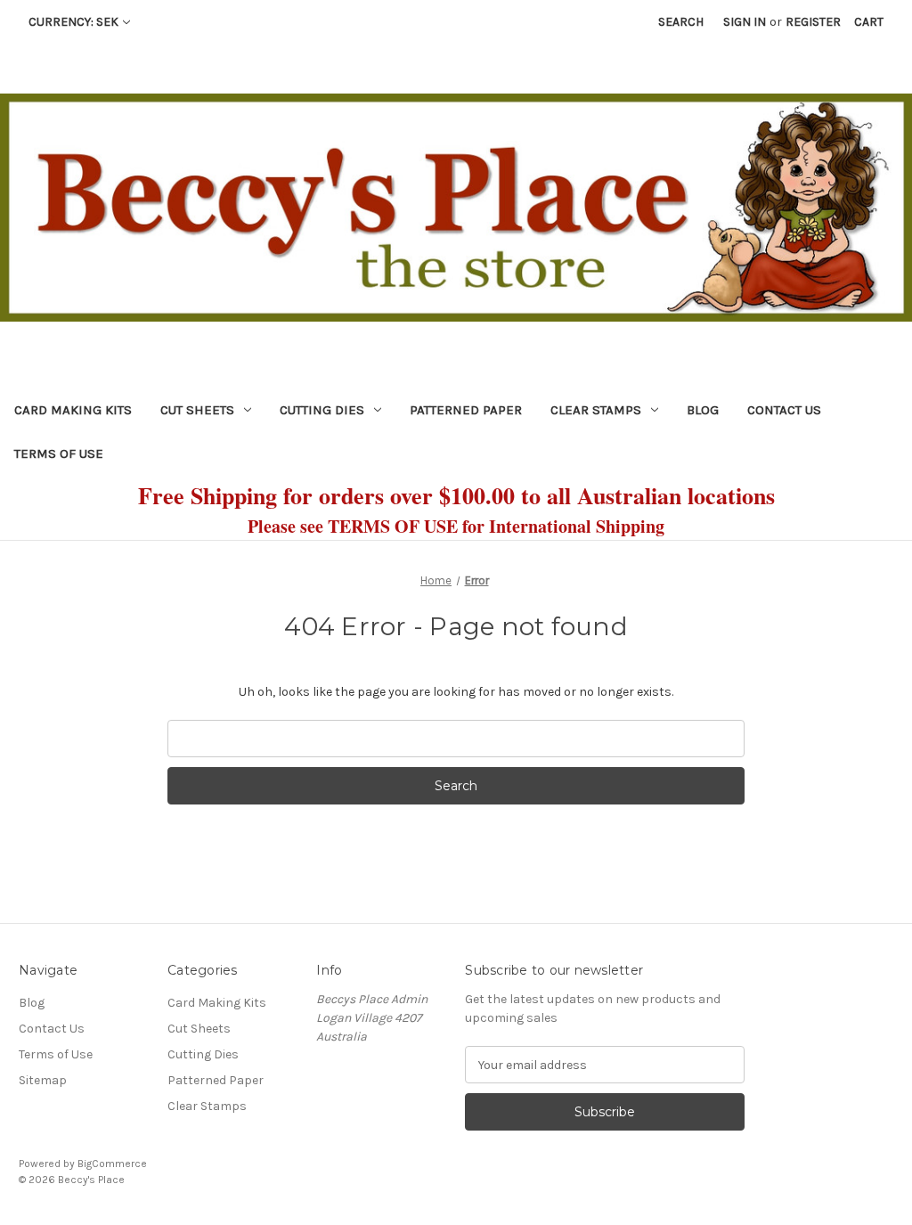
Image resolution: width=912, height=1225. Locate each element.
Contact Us (784, 410)
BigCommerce (112, 1163)
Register (813, 21)
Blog (703, 410)
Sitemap (43, 1080)
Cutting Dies (322, 410)
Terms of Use (58, 453)
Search (681, 21)
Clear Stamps (595, 410)
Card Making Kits (73, 410)
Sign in (744, 21)
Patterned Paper (466, 410)
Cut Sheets (197, 410)
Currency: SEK (73, 21)
